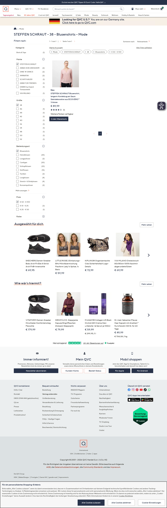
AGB (48, 467)
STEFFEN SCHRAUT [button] (72, 52)
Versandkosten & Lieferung (52, 402)
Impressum (115, 467)
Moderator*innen (106, 418)
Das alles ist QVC (105, 394)
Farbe (19, 216)
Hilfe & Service (48, 423)
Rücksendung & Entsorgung (53, 411)
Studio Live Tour (105, 426)
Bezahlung (46, 406)
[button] (136, 8)
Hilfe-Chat (18, 390)
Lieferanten (18, 411)
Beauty (95, 15)
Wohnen (115, 15)
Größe (19, 100)
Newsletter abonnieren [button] (36, 371)
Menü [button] (16, 9)
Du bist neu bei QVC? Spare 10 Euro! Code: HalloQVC (83, 2)
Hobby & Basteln (128, 15)
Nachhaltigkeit (105, 398)
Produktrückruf (20, 415)
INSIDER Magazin (78, 390)
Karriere (102, 414)
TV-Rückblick (43, 9)
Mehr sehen (146, 225)
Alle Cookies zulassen (91, 502)
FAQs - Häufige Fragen (51, 419)
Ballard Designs (24, 477)
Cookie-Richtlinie (126, 496)
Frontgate (34, 477)
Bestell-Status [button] (95, 371)
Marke (19, 59)
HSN (15, 477)
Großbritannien (80, 454)
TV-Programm (76, 394)
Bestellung (46, 390)
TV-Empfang (104, 422)
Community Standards (93, 467)
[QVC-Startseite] (15, 29)
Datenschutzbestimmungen (67, 467)
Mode (86, 15)
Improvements (64, 477)
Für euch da (75, 411)
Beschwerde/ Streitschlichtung (54, 427)
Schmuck (104, 15)
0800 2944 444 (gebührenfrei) (26, 398)
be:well (55, 15)
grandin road (53, 477)
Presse (16, 406)
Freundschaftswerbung (80, 402)
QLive (16, 402)
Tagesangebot (8, 15)
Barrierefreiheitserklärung (109, 402)
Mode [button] (55, 52)
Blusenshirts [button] (100, 52)
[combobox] (86, 9)
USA (71, 454)
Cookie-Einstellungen (151, 502)
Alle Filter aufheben (144, 48)
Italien (89, 454)
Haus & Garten (143, 15)
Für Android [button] (142, 371)
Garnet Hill (43, 477)
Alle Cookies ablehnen (121, 502)
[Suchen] (121, 9)
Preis (18, 197)
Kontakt (17, 394)
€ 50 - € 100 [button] (116, 52)
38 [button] (88, 52)
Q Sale (78, 15)
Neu (19, 15)
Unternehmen (104, 390)
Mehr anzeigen (22, 190)
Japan (95, 454)
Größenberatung (48, 398)
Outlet (101, 430)
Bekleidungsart (23, 146)
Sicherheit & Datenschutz (52, 415)
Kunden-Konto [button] (72, 371)
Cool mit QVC (43, 15)
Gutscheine (75, 398)
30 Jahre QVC (29, 15)
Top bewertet (67, 15)
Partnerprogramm (77, 406)
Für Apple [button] (119, 371)
